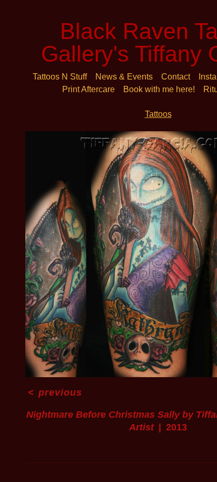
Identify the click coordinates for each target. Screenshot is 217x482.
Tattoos (158, 114)
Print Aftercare (88, 89)
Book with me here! (159, 89)
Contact (175, 76)
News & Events (124, 76)
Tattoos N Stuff (60, 76)
